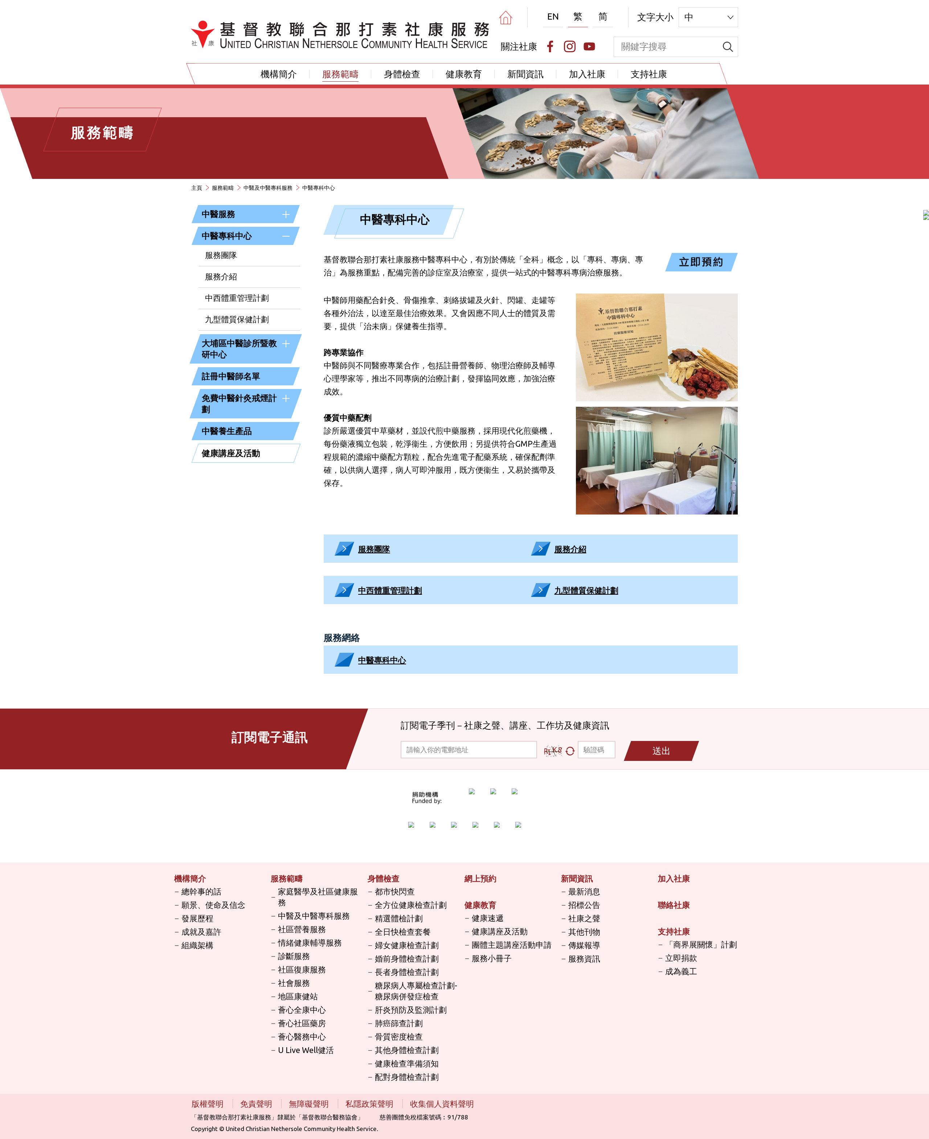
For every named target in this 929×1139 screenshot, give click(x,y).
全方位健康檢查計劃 (411, 904)
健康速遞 (488, 917)
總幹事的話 (201, 891)
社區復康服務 (302, 969)
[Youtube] (589, 46)
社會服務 (294, 982)
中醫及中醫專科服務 (267, 188)
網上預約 (480, 878)
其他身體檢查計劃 (407, 1049)
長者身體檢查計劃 (407, 971)
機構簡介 (279, 74)
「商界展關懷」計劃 (701, 944)
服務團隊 (221, 254)
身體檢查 (402, 74)
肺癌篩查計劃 (399, 1023)
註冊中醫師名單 (231, 376)
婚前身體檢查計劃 (407, 958)
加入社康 (587, 74)
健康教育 (464, 74)
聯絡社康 (674, 904)
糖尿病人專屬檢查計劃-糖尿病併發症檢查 (416, 991)
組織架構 (197, 945)
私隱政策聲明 (370, 1103)
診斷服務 (294, 955)
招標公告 (584, 904)
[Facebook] (550, 46)
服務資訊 (584, 958)
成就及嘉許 (201, 931)
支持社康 (649, 74)
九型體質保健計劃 (237, 319)
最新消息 (584, 891)
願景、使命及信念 (213, 904)
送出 (661, 751)
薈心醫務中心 (302, 1036)
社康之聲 (584, 918)
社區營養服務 (302, 929)
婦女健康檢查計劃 (407, 945)
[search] (728, 47)
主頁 (196, 188)
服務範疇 (340, 74)
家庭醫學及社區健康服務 (318, 897)
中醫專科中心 (227, 235)
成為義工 (681, 971)
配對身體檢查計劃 (407, 1076)
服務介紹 (221, 276)
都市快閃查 (395, 891)
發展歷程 (197, 918)
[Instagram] (569, 46)
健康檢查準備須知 (407, 1063)
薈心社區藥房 (302, 1023)
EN (553, 16)
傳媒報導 (584, 945)
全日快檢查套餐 (403, 931)
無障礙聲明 (310, 1103)
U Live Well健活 (306, 1049)
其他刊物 (584, 931)
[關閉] (286, 236)
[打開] (286, 214)
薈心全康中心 (302, 1009)
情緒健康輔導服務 (310, 942)
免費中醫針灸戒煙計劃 (239, 403)
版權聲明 (208, 1103)
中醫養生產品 (227, 430)
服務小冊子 (492, 958)
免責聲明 (257, 1103)
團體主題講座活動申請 (512, 944)
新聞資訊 (525, 74)
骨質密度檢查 (399, 1036)
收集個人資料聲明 (442, 1103)
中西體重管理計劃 (237, 297)
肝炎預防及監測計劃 (411, 1009)
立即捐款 (681, 957)
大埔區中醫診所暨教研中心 (239, 349)
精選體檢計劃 (399, 918)
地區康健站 (298, 996)
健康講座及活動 (231, 453)
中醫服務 (218, 213)
